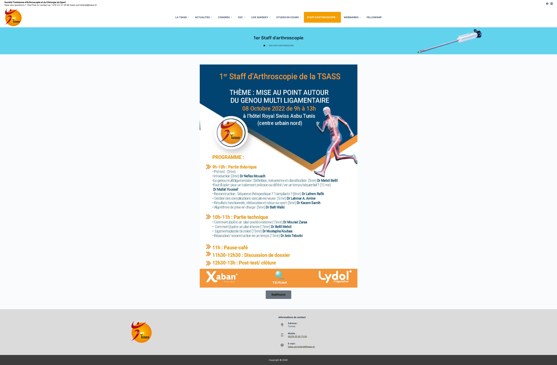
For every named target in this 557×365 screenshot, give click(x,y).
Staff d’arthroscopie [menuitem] (321, 17)
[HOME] (264, 45)
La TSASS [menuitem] (181, 17)
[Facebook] (547, 4)
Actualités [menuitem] (202, 17)
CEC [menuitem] (240, 17)
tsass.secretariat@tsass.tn (301, 346)
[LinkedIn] (551, 4)
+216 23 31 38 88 (60, 5)
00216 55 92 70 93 (297, 336)
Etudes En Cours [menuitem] (287, 17)
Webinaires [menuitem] (351, 17)
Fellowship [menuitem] (374, 17)
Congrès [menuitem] (224, 17)
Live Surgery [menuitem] (259, 17)
